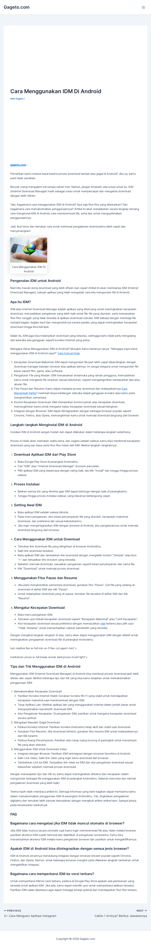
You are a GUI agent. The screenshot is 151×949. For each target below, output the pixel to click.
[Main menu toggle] (143, 7)
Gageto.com (16, 7)
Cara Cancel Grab (68, 353)
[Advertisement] (41, 58)
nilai (102, 623)
